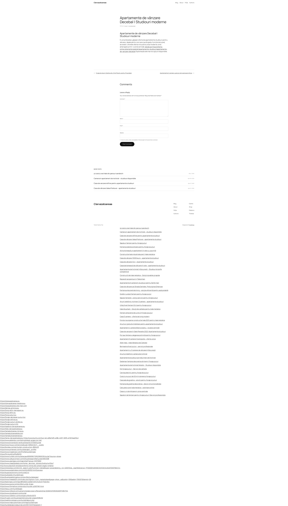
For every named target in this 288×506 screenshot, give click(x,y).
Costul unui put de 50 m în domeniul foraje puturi (138, 376)
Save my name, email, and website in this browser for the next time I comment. (139, 140)
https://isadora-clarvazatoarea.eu (12, 426)
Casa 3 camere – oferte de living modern (134, 316)
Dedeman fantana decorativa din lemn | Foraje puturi (139, 361)
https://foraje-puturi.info (9, 424)
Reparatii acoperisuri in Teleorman (132, 279)
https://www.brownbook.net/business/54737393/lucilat (20, 442)
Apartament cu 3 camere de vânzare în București (138, 350)
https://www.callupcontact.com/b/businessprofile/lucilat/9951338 (24, 459)
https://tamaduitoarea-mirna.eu (12, 431)
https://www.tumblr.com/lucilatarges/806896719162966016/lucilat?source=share (30, 456)
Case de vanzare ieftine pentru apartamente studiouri (114, 183)
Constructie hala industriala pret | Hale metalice (137, 254)
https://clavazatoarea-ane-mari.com (13, 406)
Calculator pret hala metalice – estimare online (137, 387)
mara (126, 26)
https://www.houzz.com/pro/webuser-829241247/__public (22, 445)
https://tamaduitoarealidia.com (11, 433)
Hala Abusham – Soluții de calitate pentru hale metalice (140, 309)
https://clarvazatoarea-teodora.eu (12, 403)
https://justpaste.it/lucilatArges (11, 475)
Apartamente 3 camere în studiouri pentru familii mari (139, 283)
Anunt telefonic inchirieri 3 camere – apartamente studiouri (142, 301)
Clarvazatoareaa (100, 2)
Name (121, 118)
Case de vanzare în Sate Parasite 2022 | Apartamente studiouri (143, 331)
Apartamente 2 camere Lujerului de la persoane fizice (176, 73)
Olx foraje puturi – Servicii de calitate (133, 369)
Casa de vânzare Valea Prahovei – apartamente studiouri (115, 188)
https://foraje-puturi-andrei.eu (11, 422)
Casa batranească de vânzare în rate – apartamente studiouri (142, 265)
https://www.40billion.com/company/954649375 (18, 495)
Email (121, 125)
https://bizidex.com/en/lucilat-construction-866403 (19, 447)
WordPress (191, 225)
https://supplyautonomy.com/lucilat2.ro (14, 472)
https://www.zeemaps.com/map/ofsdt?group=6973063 (20, 461)
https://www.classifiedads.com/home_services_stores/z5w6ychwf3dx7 (27, 463)
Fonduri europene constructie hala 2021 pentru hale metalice (142, 320)
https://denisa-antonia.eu (9, 408)
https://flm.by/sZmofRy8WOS (10, 454)
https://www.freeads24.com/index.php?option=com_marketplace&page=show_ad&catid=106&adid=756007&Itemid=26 (45, 479)
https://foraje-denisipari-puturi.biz (12, 417)
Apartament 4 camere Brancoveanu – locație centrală (139, 328)
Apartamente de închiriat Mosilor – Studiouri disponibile (140, 365)
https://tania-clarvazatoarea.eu (11, 438)
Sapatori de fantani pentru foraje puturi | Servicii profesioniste (143, 395)
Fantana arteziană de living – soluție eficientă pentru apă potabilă (144, 290)
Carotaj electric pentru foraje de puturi (134, 373)
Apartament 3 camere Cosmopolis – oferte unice (138, 339)
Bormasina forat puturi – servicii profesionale (136, 346)
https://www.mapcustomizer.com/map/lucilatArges (19, 502)
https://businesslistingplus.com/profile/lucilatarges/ (19, 477)
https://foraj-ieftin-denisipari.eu (12, 410)
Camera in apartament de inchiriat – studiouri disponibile (115, 178)
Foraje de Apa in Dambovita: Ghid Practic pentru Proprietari (114, 73)
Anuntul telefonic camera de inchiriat (133, 354)
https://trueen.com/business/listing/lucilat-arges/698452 (21, 498)
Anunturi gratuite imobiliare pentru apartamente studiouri (141, 324)
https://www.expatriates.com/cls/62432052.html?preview (21, 470)
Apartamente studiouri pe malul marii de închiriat (138, 358)
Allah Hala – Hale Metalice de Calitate (133, 343)
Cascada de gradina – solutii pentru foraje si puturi (138, 380)
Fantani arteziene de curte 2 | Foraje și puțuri (136, 313)
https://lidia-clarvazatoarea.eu (11, 429)
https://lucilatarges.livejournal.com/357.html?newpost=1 (21, 505)
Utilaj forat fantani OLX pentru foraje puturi (136, 305)
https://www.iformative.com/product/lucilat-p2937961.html (22, 486)
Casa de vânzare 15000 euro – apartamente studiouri (139, 258)
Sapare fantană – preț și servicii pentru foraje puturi (139, 298)
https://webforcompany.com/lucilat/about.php (17, 500)
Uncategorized (131, 26)
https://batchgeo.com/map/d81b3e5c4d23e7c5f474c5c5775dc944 (25, 482)
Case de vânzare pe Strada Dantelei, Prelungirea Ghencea (141, 286)
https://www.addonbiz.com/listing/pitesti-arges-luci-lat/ (21, 440)
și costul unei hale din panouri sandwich (108, 174)
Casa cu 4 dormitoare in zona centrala (134, 391)
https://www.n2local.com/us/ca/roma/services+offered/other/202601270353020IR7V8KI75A (34, 491)
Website (122, 132)
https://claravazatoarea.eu (10, 401)
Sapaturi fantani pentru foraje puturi (133, 243)
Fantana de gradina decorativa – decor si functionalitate (140, 384)
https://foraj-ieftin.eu (8, 412)
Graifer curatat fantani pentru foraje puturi (135, 294)
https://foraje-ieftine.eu (9, 419)
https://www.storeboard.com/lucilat (13, 493)
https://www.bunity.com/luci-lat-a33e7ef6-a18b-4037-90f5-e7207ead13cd (50, 438)
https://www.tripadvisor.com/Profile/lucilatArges (18, 452)
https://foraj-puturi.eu (8, 415)
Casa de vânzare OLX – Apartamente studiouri (137, 262)
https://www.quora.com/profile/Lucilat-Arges (16, 484)
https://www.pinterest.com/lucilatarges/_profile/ (18, 449)
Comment (122, 99)
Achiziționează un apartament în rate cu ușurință (138, 250)
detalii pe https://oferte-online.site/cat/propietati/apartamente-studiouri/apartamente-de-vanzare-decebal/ (143, 49)
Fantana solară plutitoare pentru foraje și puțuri (137, 247)
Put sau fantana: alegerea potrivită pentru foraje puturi (140, 335)
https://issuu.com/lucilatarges (11, 489)
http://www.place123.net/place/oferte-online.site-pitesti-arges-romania (26, 466)
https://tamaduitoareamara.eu (11, 436)
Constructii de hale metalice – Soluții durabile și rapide (140, 275)
